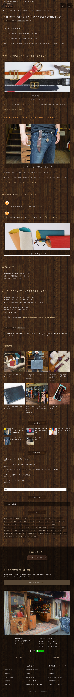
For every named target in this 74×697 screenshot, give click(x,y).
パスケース (54, 524)
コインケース (60, 521)
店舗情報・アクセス (32, 669)
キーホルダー (40, 521)
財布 (25, 536)
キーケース (31, 521)
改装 (64, 533)
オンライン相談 (31, 681)
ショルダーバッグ (20, 524)
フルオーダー (20, 527)
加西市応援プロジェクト (55, 681)
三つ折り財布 (8, 533)
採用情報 (7, 681)
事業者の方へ (52, 673)
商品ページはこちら (44, 206)
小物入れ (47, 533)
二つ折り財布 (17, 533)
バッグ (48, 524)
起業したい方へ (31, 677)
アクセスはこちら (19, 657)
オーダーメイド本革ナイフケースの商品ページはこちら (20, 182)
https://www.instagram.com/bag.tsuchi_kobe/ (39, 317)
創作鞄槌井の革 (32, 533)
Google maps (54, 657)
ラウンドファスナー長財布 (37, 530)
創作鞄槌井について (32, 666)
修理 (24, 533)
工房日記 (13, 20)
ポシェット (25, 530)
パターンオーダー (9, 527)
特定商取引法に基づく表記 (34, 684)
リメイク (49, 530)
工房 (60, 533)
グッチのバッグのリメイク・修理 (14, 481)
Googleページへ (37, 557)
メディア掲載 (9, 677)
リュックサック (58, 530)
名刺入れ (40, 533)
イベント (25, 518)
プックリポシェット (54, 527)
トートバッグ (40, 524)
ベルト (63, 527)
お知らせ (29, 673)
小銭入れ (54, 533)
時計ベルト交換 (13, 536)
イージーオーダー (34, 518)
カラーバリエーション (20, 521)
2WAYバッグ (8, 518)
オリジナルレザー (46, 518)
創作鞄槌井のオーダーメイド (57, 666)
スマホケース (30, 524)
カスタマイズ (8, 521)
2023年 (6, 20)
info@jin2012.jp (53, 641)
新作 (5, 536)
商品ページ (21, 20)
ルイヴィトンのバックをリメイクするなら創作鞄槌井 (20, 465)
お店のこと (17, 518)
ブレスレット (42, 527)
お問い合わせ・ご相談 (55, 677)
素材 (20, 536)
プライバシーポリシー (55, 684)
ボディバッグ (16, 530)
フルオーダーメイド (31, 527)
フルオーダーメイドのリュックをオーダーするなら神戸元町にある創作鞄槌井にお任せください (33, 470)
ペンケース (7, 530)
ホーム (7, 666)
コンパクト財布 (8, 524)
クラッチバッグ (50, 521)
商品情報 (7, 673)
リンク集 (7, 684)
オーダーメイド (57, 518)
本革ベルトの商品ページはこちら (14, 109)
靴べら (36, 536)
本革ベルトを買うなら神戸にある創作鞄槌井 (17, 475)
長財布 (30, 536)
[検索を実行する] (68, 489)
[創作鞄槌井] (7, 5)
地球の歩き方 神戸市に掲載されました (16, 460)
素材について (9, 669)
